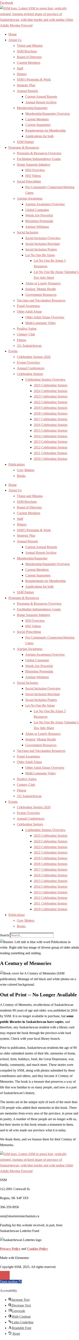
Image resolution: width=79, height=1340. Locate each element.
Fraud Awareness (28, 306)
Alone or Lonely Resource (43, 283)
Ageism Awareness (29, 198)
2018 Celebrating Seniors (50, 413)
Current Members (28, 62)
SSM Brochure (27, 51)
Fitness (21, 340)
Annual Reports (27, 91)
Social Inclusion (27, 232)
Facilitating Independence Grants (39, 159)
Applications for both (39, 136)
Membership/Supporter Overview (47, 113)
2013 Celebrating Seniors (50, 441)
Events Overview (28, 362)
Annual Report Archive (40, 102)
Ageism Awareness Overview (45, 204)
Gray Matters (25, 470)
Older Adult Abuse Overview (44, 317)
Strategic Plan (26, 85)
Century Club (26, 334)
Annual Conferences (30, 368)
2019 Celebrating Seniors (50, 408)
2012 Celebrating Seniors (50, 447)
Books (21, 476)
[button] (11, 1281)
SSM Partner (25, 142)
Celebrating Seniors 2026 (34, 357)
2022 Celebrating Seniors (50, 402)
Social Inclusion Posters (41, 249)
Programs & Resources (23, 147)
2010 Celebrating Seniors (50, 458)
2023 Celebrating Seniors (50, 396)
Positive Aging (26, 328)
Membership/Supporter (32, 108)
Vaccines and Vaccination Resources (41, 300)
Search (4, 935)
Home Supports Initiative (33, 164)
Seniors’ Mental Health (40, 289)
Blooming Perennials (39, 221)
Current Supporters (38, 125)
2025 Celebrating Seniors (50, 385)
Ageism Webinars (37, 226)
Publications (16, 464)
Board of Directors (29, 57)
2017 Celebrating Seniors (50, 419)
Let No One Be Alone (40, 255)
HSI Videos (33, 176)
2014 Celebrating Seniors (50, 436)
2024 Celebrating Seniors (50, 391)
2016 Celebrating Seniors (50, 425)
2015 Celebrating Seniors (50, 430)
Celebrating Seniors (30, 374)
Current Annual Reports (41, 96)
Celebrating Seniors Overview (45, 379)
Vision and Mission (30, 45)
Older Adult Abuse (29, 311)
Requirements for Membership (45, 130)
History (22, 74)
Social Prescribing (29, 181)
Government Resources (40, 294)
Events (12, 351)
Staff (20, 68)
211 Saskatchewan (29, 345)
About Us (14, 40)
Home (12, 34)
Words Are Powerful (39, 215)
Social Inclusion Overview (43, 238)
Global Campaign (37, 210)
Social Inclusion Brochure (42, 244)
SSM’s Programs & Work (34, 79)
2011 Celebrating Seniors (50, 453)
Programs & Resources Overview (39, 153)
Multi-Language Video (40, 323)
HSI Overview (35, 170)
